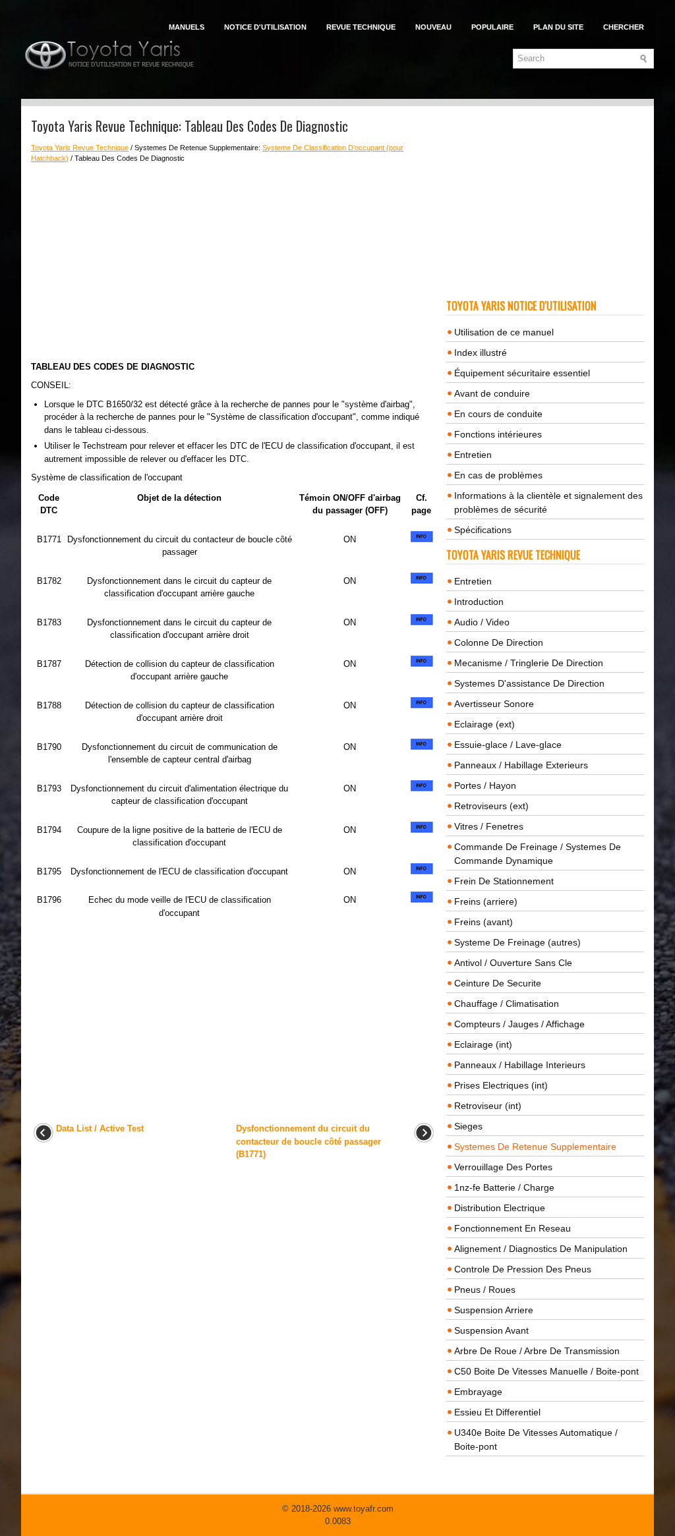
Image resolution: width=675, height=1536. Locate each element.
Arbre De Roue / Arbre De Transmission (537, 1351)
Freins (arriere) (485, 901)
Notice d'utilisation (265, 27)
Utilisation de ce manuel (504, 332)
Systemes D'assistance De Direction (529, 683)
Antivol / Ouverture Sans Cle (513, 962)
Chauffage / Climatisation (506, 1003)
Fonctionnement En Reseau (512, 1228)
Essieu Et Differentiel (497, 1412)
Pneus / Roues (484, 1289)
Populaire (492, 27)
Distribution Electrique (499, 1208)
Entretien (473, 454)
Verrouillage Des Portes (503, 1167)
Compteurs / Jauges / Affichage (519, 1024)
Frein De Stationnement (504, 881)
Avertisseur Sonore (494, 703)
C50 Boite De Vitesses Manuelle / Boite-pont (546, 1371)
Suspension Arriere (493, 1310)
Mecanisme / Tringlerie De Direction (528, 663)
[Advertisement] (233, 262)
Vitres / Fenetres (488, 826)
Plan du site (558, 27)
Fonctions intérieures (498, 434)
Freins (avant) (483, 922)
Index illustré (480, 352)
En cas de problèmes (498, 475)
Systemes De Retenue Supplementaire (535, 1146)
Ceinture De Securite (497, 983)
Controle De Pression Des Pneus (522, 1269)
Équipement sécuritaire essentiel (522, 373)
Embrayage (478, 1391)
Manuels (186, 27)
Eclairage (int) (483, 1044)
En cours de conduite (498, 414)
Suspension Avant (491, 1330)
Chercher (623, 27)
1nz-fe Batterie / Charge (504, 1187)
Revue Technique (361, 27)
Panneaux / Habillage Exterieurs (521, 765)
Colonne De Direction (498, 642)
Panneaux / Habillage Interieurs (519, 1065)
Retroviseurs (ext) (491, 806)
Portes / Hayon (485, 785)
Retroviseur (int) (487, 1105)
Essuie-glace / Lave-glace (508, 744)
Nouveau (433, 27)
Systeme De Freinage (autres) (517, 942)
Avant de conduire (492, 393)
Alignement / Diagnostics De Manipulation (541, 1248)
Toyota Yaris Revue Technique (80, 148)
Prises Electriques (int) (501, 1085)
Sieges (468, 1126)
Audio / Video (482, 622)
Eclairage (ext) (484, 724)
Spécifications (483, 530)
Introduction (479, 601)
